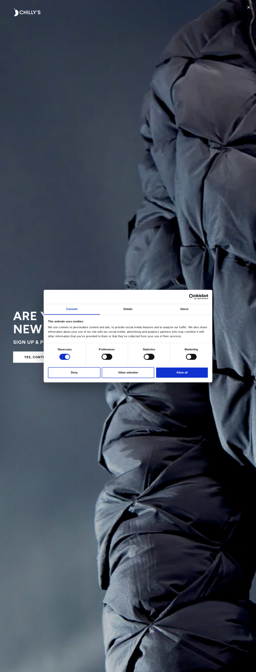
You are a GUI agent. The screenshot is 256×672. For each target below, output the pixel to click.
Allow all (182, 372)
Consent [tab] (71, 309)
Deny (74, 372)
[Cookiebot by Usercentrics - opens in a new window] (191, 296)
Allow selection (128, 372)
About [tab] (184, 309)
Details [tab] (128, 309)
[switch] (107, 357)
